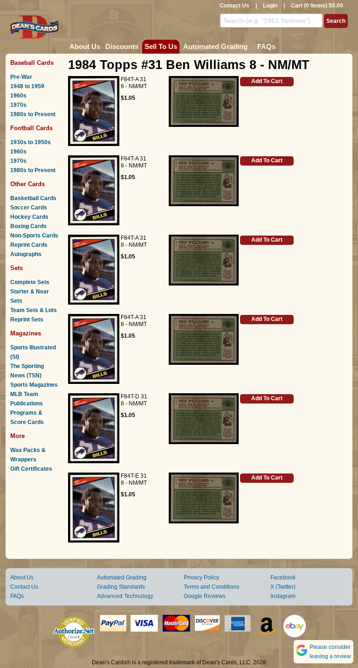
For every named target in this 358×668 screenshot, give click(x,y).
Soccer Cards (28, 207)
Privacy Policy (201, 577)
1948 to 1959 (27, 86)
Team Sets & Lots (33, 310)
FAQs (266, 46)
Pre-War (21, 77)
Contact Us (234, 5)
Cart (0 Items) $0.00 (317, 5)
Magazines (25, 333)
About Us (84, 46)
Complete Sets (29, 282)
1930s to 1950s (30, 142)
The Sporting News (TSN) (27, 371)
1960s (18, 95)
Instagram (283, 596)
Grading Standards (121, 587)
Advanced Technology (125, 596)
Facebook (283, 577)
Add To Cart (266, 81)
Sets (16, 267)
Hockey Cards (29, 217)
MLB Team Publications (26, 399)
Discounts (121, 46)
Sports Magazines (34, 385)
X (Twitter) (283, 587)
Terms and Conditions (211, 587)
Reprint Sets (26, 319)
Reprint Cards (29, 245)
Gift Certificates (31, 469)
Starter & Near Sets (29, 296)
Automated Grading (215, 46)
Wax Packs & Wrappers (28, 455)
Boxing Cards (28, 226)
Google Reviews (205, 596)
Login (270, 5)
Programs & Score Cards (27, 417)
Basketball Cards (33, 198)
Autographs (25, 254)
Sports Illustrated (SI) (33, 352)
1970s (18, 105)
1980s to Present (32, 114)
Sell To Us (161, 46)
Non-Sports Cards (34, 235)
